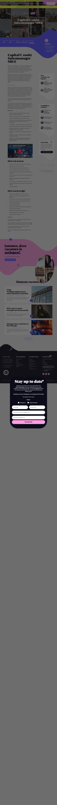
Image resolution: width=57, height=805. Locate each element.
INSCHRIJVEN (28, 422)
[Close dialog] (42, 380)
